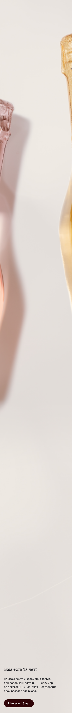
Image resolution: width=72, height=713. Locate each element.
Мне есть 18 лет (19, 703)
